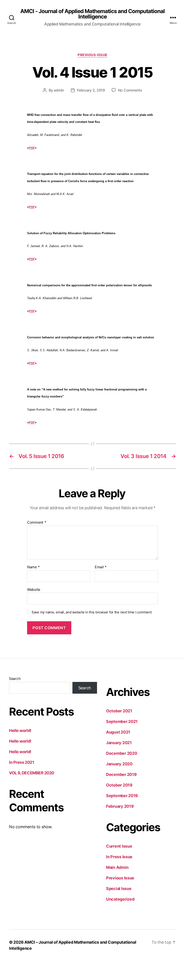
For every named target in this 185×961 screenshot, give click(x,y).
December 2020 (121, 753)
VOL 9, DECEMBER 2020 (31, 773)
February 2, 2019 (91, 90)
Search (14, 678)
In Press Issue (119, 856)
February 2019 (120, 806)
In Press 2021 (21, 762)
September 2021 (122, 721)
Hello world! (20, 730)
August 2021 (118, 732)
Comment (36, 523)
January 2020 (119, 763)
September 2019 (122, 795)
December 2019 (121, 774)
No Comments (130, 90)
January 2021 (119, 742)
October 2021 (119, 711)
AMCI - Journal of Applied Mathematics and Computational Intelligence (92, 14)
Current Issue (119, 846)
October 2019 (119, 785)
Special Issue (119, 888)
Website (33, 589)
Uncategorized (120, 899)
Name (33, 567)
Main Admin (117, 867)
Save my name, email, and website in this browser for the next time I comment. (92, 612)
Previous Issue (92, 55)
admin (59, 90)
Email (100, 567)
